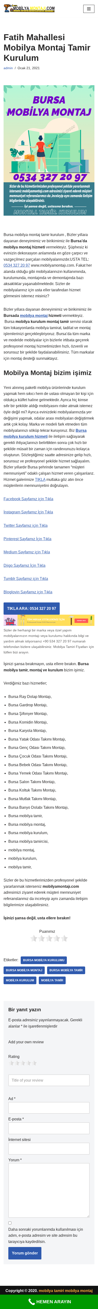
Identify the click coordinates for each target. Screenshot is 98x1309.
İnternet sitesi (19, 1140)
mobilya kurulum (20, 980)
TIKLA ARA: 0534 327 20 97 (31, 609)
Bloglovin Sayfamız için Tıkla (28, 592)
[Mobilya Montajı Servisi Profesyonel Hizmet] (30, 8)
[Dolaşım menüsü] (88, 9)
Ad (11, 1099)
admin (8, 68)
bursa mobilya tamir (66, 970)
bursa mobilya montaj (24, 970)
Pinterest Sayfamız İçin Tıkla (27, 539)
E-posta (16, 1119)
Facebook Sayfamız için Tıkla (28, 499)
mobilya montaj (34, 316)
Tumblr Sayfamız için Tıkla (26, 579)
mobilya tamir (52, 980)
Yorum (15, 1160)
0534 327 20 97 (17, 265)
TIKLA (40, 480)
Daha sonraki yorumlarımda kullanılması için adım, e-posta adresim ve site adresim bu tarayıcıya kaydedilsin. (45, 1235)
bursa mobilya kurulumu (43, 960)
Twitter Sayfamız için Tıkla (26, 525)
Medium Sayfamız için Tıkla (27, 552)
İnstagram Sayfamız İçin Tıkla (28, 512)
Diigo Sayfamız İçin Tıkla (24, 565)
